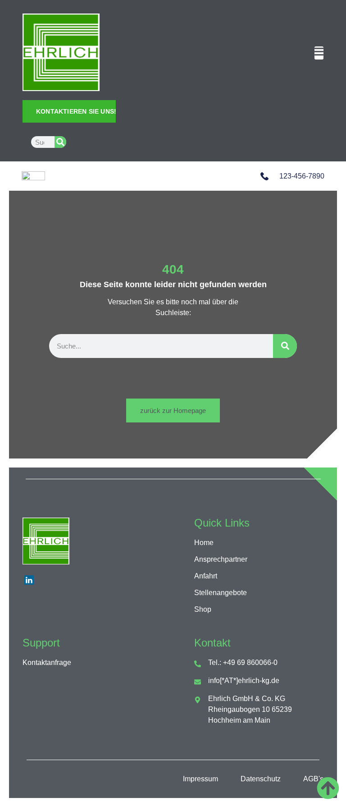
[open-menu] (318, 53)
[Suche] (60, 142)
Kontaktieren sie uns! (76, 111)
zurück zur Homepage (173, 410)
